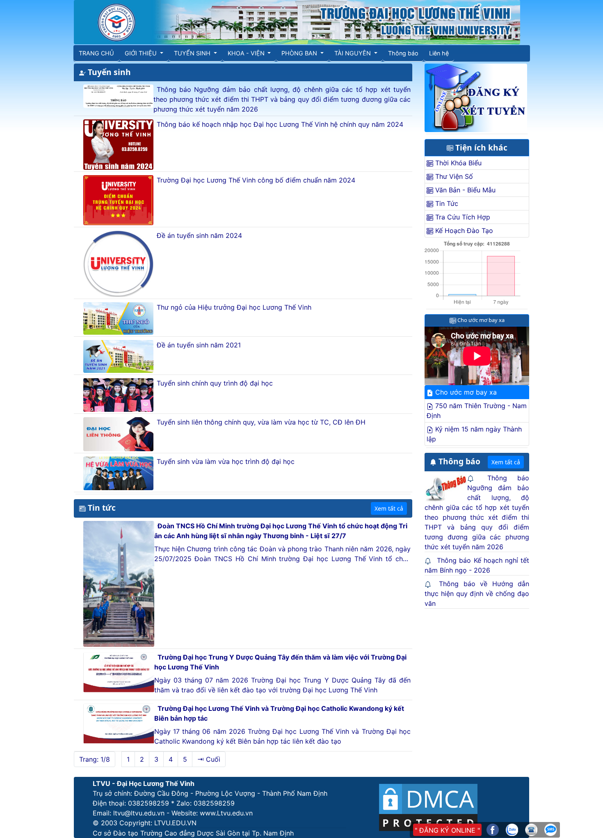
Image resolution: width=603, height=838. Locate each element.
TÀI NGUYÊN (353, 53)
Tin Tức (445, 203)
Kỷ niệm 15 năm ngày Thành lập (474, 434)
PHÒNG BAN (300, 53)
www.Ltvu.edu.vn (226, 813)
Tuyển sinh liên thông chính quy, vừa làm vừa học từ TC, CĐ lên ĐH (261, 422)
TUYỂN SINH (193, 53)
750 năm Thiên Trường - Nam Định (477, 411)
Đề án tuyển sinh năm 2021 (199, 345)
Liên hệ (439, 53)
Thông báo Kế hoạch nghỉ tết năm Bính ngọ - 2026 (477, 565)
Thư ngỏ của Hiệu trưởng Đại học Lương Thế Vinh (234, 307)
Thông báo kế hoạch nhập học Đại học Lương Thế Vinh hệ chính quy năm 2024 (280, 124)
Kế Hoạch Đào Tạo (463, 230)
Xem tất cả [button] (389, 508)
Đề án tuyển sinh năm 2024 (199, 235)
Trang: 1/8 (94, 759)
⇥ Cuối (208, 759)
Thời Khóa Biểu (457, 163)
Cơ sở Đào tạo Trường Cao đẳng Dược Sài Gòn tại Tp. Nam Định (193, 833)
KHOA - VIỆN (247, 53)
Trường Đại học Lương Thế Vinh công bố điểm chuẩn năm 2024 (256, 180)
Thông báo (403, 53)
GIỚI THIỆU (141, 53)
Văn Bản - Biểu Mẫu (464, 190)
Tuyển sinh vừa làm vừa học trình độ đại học (226, 461)
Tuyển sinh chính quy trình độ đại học (215, 383)
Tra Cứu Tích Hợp (461, 217)
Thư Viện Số (453, 176)
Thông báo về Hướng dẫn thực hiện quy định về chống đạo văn (477, 593)
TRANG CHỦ (96, 53)
